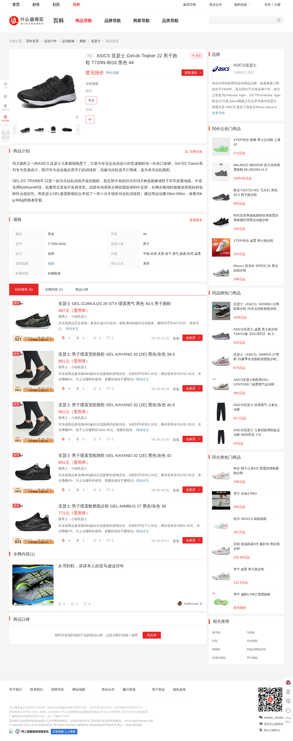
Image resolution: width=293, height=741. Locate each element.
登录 (267, 4)
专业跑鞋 (252, 640)
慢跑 (51, 263)
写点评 (152, 635)
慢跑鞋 (216, 649)
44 (90, 119)
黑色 (91, 100)
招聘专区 (57, 689)
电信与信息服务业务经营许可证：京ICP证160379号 (80, 707)
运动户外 (50, 41)
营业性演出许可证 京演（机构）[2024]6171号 (37, 712)
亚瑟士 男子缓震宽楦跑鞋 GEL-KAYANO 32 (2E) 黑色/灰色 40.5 (116, 405)
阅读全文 (72, 328)
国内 (16, 303)
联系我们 (36, 689)
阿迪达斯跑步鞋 (256, 649)
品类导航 (170, 20)
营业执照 (142, 712)
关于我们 (15, 689)
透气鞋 (216, 632)
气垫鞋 (251, 632)
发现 (16, 353)
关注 (198, 55)
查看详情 (218, 113)
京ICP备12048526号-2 (128, 707)
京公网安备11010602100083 (27, 707)
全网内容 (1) (54, 289)
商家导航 (141, 20)
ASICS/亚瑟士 (245, 65)
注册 (277, 4)
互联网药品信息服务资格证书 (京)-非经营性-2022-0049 (101, 712)
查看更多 (196, 220)
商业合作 (215, 4)
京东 (176, 338)
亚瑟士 (96, 41)
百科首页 (32, 41)
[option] (26, 129)
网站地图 (78, 689)
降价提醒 (112, 72)
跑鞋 (83, 41)
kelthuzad (191, 603)
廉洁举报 (129, 689)
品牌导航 (112, 20)
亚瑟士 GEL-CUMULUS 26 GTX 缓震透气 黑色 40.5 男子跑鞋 (114, 303)
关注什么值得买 (273, 724)
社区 (56, 4)
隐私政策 (179, 689)
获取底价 (193, 72)
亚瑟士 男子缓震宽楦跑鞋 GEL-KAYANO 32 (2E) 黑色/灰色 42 (114, 455)
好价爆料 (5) (24, 289)
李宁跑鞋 (252, 657)
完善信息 (196, 151)
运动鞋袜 (68, 41)
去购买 (193, 338)
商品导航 (84, 20)
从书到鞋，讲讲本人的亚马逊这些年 (91, 566)
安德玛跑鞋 (219, 657)
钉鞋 (215, 640)
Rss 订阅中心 (272, 730)
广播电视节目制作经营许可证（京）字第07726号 (39, 716)
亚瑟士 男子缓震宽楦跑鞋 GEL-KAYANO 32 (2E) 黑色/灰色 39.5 (116, 354)
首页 (16, 4)
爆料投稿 (240, 4)
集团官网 (189, 4)
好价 (36, 4)
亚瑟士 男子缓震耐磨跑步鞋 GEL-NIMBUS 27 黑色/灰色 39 (112, 506)
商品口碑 (81, 289)
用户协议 (158, 689)
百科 (76, 4)
